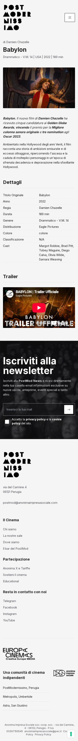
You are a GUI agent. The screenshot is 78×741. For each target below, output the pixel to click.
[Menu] (70, 17)
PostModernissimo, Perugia (21, 687)
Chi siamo (9, 529)
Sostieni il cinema (15, 575)
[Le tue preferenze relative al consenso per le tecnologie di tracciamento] (71, 734)
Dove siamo (11, 542)
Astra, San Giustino (15, 705)
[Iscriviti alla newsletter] (68, 409)
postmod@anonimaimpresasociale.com (30, 503)
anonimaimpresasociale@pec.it (43, 731)
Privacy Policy (43, 734)
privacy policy (36, 419)
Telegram (9, 601)
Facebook (10, 607)
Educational (11, 581)
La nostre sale (12, 536)
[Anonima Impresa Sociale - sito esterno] (64, 673)
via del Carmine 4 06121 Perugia (15, 489)
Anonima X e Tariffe (16, 568)
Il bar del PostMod (15, 548)
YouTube (9, 620)
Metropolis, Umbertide (17, 696)
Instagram (10, 614)
